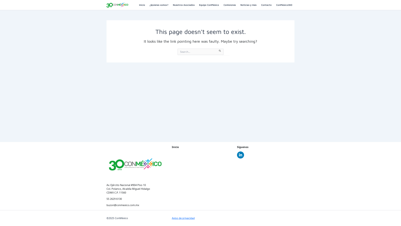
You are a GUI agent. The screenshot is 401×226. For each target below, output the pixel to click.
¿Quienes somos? (159, 5)
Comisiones (230, 5)
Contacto (266, 5)
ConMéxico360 (284, 5)
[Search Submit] (220, 50)
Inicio (142, 5)
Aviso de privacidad (183, 218)
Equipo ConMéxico (209, 5)
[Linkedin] (240, 155)
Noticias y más (248, 5)
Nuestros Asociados (184, 5)
